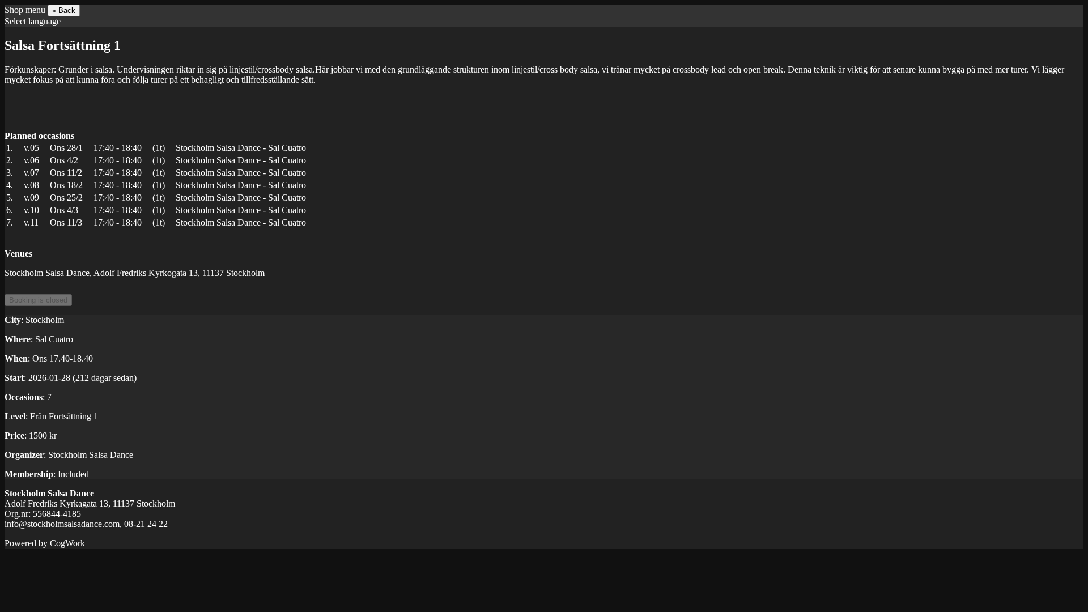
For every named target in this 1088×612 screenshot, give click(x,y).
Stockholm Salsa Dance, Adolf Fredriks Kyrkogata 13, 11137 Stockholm (135, 273)
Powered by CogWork (45, 543)
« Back (63, 10)
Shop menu (25, 10)
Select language (33, 21)
